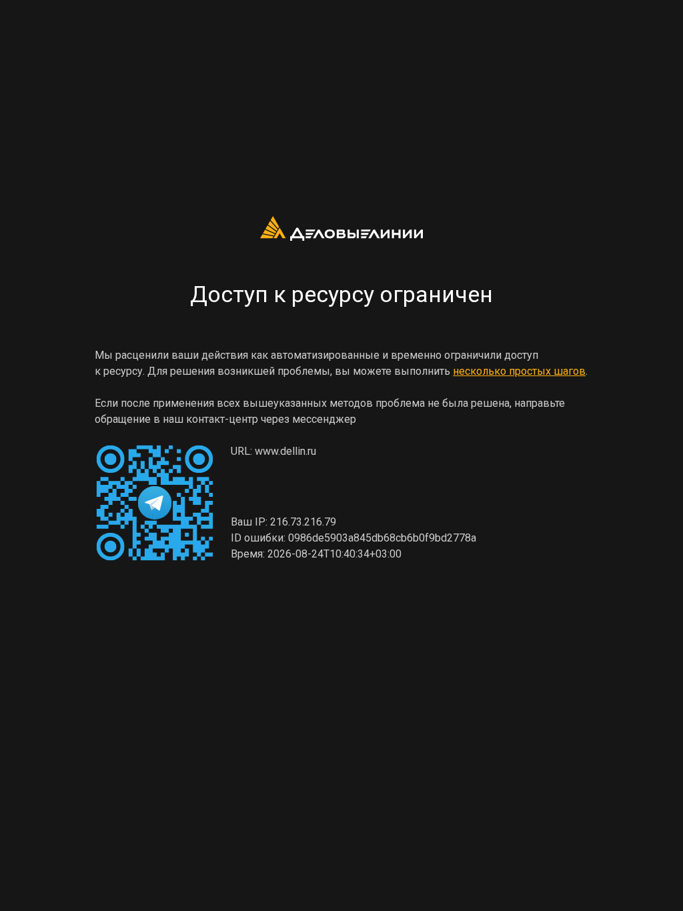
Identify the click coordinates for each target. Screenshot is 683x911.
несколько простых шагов (519, 371)
